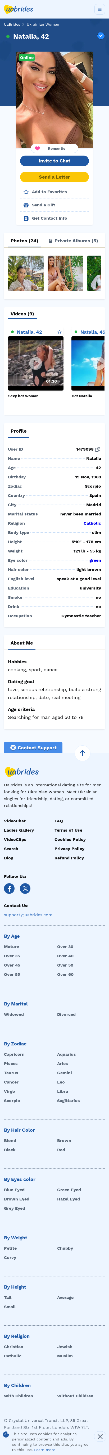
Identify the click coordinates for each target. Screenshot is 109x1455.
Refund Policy (69, 857)
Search (11, 848)
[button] (54, 100)
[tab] (24, 240)
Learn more (44, 1450)
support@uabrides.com (28, 914)
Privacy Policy (69, 848)
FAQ (58, 820)
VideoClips (15, 839)
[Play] (35, 363)
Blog (8, 857)
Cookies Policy (70, 839)
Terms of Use (68, 830)
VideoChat (15, 820)
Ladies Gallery (19, 830)
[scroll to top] (82, 753)
